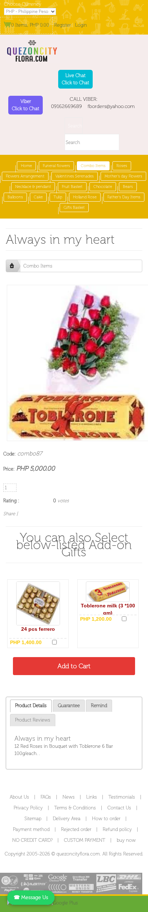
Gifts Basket (74, 207)
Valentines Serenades (74, 176)
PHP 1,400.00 (26, 642)
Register (62, 25)
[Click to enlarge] (38, 603)
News (69, 797)
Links (91, 797)
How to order (106, 818)
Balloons (15, 197)
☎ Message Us (31, 897)
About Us (19, 797)
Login (81, 25)
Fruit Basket (72, 186)
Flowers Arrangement (25, 176)
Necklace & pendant (33, 186)
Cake (38, 197)
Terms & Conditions (75, 807)
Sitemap (32, 818)
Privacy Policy (28, 807)
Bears (128, 186)
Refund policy (117, 829)
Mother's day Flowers (123, 176)
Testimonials (121, 797)
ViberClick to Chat (25, 105)
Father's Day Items (123, 197)
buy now (126, 840)
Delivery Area (66, 818)
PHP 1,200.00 (96, 619)
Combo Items (93, 165)
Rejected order (76, 829)
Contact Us (119, 807)
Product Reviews (32, 720)
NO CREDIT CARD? (32, 840)
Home (26, 165)
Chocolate (102, 186)
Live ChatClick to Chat (75, 79)
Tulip (58, 197)
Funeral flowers (56, 165)
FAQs (46, 797)
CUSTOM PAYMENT (84, 840)
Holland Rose (85, 197)
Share (9, 513)
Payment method (31, 829)
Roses (121, 165)
